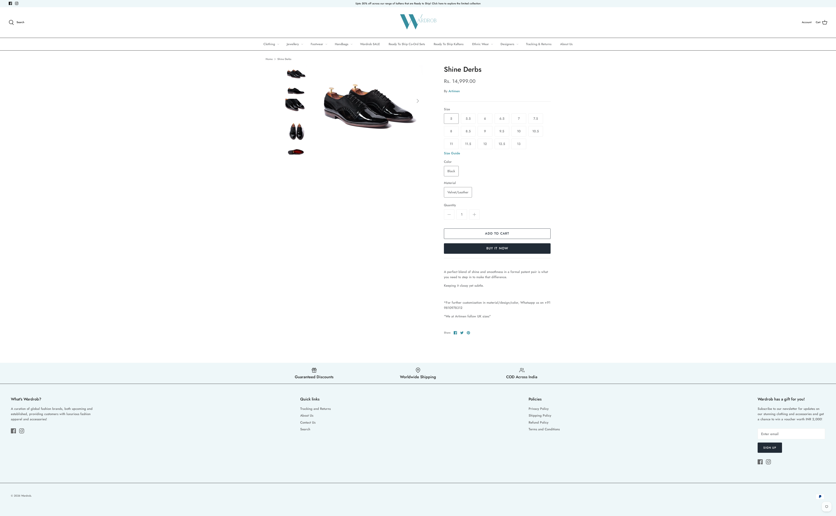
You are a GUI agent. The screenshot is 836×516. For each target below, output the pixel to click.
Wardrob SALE (370, 44)
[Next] (418, 101)
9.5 (501, 131)
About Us (566, 44)
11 (451, 143)
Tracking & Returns (538, 44)
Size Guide (452, 153)
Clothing (269, 44)
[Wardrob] (418, 22)
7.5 (535, 118)
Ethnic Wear (480, 44)
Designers (507, 44)
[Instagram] (16, 3)
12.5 (502, 143)
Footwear (317, 44)
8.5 (468, 131)
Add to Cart (497, 233)
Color (448, 162)
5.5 (468, 118)
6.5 (501, 118)
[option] (369, 100)
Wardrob (26, 496)
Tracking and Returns (315, 408)
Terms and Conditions (544, 429)
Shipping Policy (540, 415)
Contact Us (307, 422)
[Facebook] (10, 3)
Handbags (341, 44)
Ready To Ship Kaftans (449, 44)
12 (485, 143)
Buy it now (497, 248)
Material (450, 183)
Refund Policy (538, 422)
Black (451, 171)
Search (305, 429)
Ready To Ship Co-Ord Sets (407, 44)
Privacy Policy (539, 408)
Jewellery (293, 44)
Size (447, 109)
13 (519, 143)
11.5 (468, 143)
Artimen (454, 91)
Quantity (450, 205)
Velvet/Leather (458, 192)
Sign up (769, 448)
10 (519, 131)
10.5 (535, 131)
